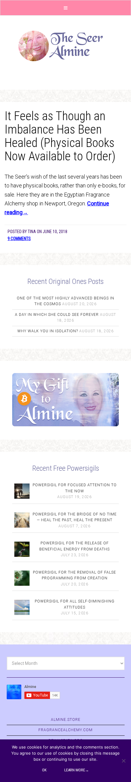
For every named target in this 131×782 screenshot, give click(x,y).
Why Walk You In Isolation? (47, 331)
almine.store (65, 719)
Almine (65, 46)
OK (44, 770)
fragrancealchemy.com (65, 730)
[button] (65, 8)
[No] (123, 761)
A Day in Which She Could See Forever (57, 314)
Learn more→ (76, 770)
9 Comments (19, 238)
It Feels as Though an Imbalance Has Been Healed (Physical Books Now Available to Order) (60, 136)
